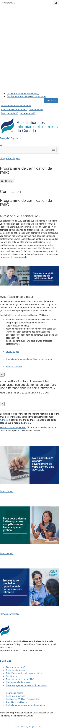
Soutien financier (14, 366)
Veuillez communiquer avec (13, 427)
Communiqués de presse (18, 682)
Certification (7, 181)
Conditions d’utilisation (16, 701)
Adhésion (5, 419)
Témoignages (12, 351)
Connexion (51, 100)
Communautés (39, 96)
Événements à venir (15, 670)
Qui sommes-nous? (15, 667)
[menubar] (29, 109)
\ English (9, 138)
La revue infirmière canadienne (22, 93)
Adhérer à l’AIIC (27, 113)
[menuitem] (22, 93)
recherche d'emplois (9, 613)
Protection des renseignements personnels (26, 704)
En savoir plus (6, 553)
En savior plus (6, 491)
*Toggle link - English (10, 158)
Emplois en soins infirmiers (19, 96)
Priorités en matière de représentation (24, 673)
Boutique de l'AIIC (9, 113)
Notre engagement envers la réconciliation (26, 685)
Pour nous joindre (14, 692)
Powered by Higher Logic (29, 726)
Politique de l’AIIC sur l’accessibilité (22, 698)
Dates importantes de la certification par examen (29, 358)
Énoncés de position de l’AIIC (20, 679)
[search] (56, 2)
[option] (29, 388)
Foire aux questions (15, 695)
